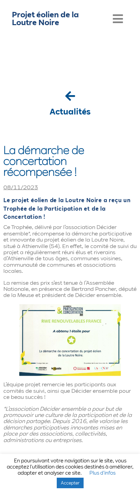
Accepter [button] (70, 483)
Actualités (70, 112)
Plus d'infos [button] (102, 473)
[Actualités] (70, 96)
